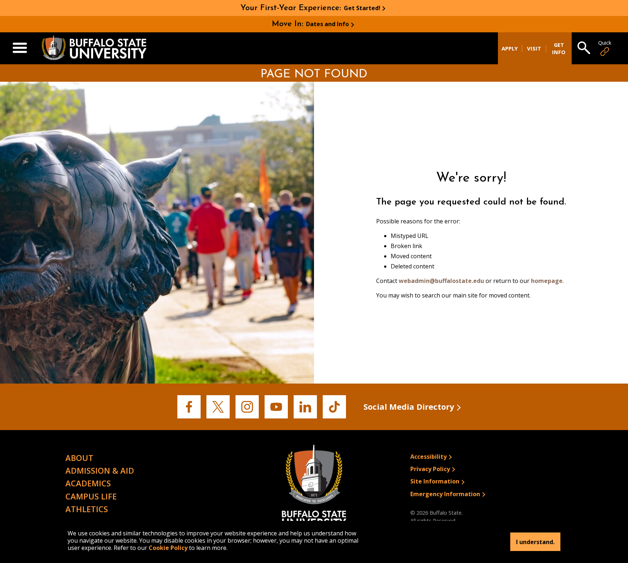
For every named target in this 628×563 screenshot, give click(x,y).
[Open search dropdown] (583, 48)
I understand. (535, 542)
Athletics (86, 508)
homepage (547, 281)
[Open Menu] (20, 48)
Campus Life (91, 496)
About (79, 457)
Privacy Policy (430, 469)
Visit (534, 48)
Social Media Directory (408, 406)
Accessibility (428, 457)
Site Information (434, 481)
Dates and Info (327, 24)
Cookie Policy (168, 548)
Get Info (558, 48)
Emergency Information (445, 494)
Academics (88, 483)
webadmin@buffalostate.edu (441, 281)
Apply (510, 48)
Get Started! (362, 8)
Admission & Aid (99, 470)
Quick (604, 42)
